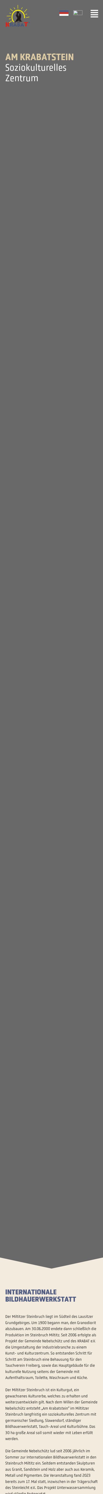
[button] (94, 14)
